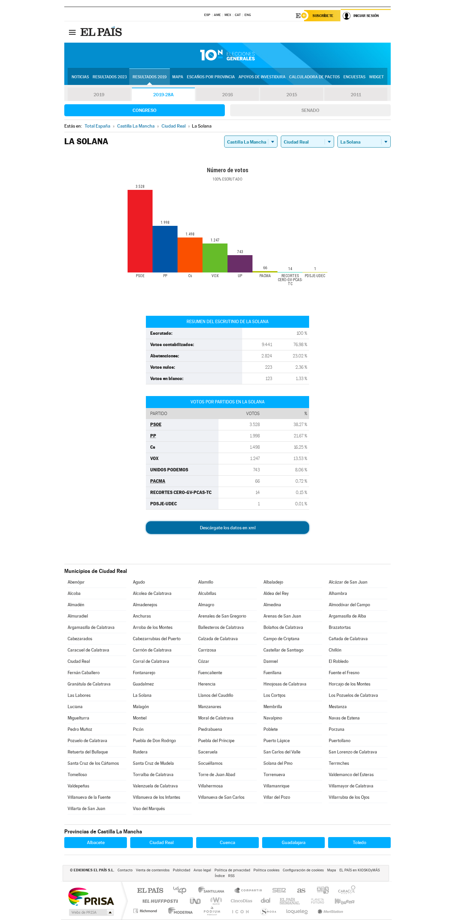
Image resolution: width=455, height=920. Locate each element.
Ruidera (140, 751)
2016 (227, 94)
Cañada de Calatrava (348, 638)
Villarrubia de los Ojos (349, 797)
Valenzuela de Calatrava (155, 785)
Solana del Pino (277, 763)
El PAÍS (150, 891)
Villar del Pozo (276, 797)
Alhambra (338, 593)
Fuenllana (272, 672)
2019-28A (163, 94)
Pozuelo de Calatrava (87, 740)
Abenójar (76, 582)
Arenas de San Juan (282, 616)
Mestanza (338, 706)
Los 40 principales (182, 891)
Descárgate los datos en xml (227, 527)
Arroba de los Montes (153, 627)
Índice (220, 876)
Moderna (178, 911)
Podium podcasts (211, 911)
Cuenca (227, 842)
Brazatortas (340, 627)
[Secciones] (72, 32)
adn (320, 891)
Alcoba (74, 593)
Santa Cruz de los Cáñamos (93, 763)
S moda (267, 911)
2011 (356, 94)
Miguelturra (78, 717)
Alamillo (205, 582)
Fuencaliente (210, 672)
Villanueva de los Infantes (156, 797)
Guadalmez (143, 684)
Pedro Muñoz (80, 729)
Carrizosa (207, 650)
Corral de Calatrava (151, 661)
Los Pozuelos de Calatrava (353, 695)
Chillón (335, 650)
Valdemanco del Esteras (351, 774)
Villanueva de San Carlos (221, 797)
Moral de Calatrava (215, 717)
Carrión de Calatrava (152, 650)
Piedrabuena (210, 729)
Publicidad (181, 870)
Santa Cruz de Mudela (153, 763)
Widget (376, 77)
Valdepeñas (78, 785)
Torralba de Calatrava (153, 774)
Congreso (145, 110)
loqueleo (297, 911)
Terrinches (339, 763)
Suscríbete (322, 15)
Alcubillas (207, 593)
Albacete (96, 842)
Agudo (139, 582)
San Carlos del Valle (281, 751)
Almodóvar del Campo (349, 604)
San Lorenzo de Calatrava (353, 751)
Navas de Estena (344, 717)
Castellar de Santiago (283, 650)
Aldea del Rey (276, 593)
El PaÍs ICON (240, 911)
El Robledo (338, 661)
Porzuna (336, 729)
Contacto (125, 870)
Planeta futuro (314, 901)
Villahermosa (210, 785)
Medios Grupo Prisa (91, 912)
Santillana (213, 891)
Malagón (141, 706)
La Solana (142, 695)
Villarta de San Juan (86, 808)
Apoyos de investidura (261, 77)
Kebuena (338, 901)
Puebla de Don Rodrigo (154, 740)
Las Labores (79, 695)
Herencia (207, 684)
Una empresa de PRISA (91, 896)
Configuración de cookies (303, 870)
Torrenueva (274, 774)
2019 (99, 94)
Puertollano (339, 740)
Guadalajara (293, 842)
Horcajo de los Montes (349, 684)
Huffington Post (159, 901)
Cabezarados (80, 638)
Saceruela (208, 751)
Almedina (272, 604)
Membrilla (272, 706)
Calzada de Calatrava (218, 638)
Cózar (203, 661)
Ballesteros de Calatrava (221, 627)
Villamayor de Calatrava (351, 785)
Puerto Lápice (276, 740)
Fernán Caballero (84, 672)
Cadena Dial (265, 901)
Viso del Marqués (149, 808)
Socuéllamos (210, 763)
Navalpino (272, 717)
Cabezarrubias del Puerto (157, 638)
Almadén (76, 604)
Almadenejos (145, 604)
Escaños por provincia (211, 77)
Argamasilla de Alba (347, 616)
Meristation (329, 911)
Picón (138, 729)
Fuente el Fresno (344, 672)
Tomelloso (77, 774)
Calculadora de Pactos (314, 77)
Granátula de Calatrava (89, 684)
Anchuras (142, 616)
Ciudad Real (79, 661)
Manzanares (209, 706)
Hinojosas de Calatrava (284, 684)
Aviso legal (202, 870)
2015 (291, 94)
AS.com (298, 891)
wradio (215, 901)
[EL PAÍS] (102, 32)
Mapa (177, 77)
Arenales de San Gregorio (222, 616)
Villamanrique (276, 785)
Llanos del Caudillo (215, 695)
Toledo (359, 842)
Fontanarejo (144, 672)
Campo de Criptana (281, 638)
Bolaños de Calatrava (283, 627)
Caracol (344, 891)
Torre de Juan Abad (216, 774)
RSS (231, 876)
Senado (310, 110)
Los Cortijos (274, 695)
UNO (196, 901)
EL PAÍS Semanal (290, 901)
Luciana (75, 706)
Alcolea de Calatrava (152, 593)
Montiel (140, 717)
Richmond (146, 911)
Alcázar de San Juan (348, 582)
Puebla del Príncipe (216, 740)
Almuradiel (78, 616)
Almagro (206, 604)
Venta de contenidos (153, 870)
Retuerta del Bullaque (88, 751)
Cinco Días (240, 901)
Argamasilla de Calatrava (91, 627)
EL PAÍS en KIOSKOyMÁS (359, 870)
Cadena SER (277, 891)
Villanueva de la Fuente (89, 797)
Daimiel (270, 661)
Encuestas (354, 77)
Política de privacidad (232, 870)
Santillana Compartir (248, 891)
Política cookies (266, 870)
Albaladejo (273, 582)
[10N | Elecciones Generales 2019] (227, 55)
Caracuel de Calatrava (88, 650)
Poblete (270, 729)
